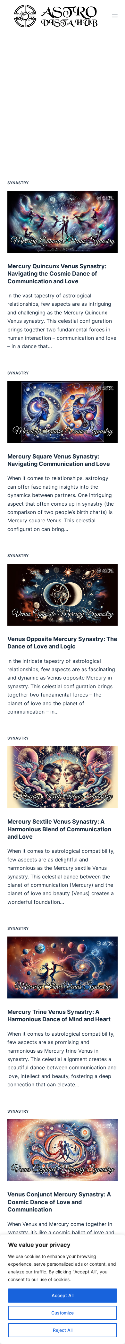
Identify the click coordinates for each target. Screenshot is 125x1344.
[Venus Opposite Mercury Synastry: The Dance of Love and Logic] (62, 595)
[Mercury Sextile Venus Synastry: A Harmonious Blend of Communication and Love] (62, 777)
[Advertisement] (62, 97)
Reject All (62, 1330)
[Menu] (115, 16)
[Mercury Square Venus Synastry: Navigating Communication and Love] (62, 412)
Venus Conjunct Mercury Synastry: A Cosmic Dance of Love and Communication (59, 1202)
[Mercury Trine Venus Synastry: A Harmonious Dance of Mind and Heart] (62, 967)
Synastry (18, 182)
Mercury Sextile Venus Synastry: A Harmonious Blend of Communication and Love (59, 829)
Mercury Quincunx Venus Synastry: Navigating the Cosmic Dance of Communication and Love (56, 274)
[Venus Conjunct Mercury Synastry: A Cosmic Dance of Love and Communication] (62, 1150)
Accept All (62, 1295)
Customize (62, 1312)
